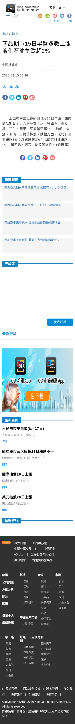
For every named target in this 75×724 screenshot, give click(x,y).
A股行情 (28, 623)
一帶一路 (8, 637)
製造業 (45, 591)
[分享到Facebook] (5, 97)
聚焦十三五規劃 (28, 639)
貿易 (26, 597)
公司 (8, 670)
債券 (61, 586)
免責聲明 (34, 694)
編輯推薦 (8, 622)
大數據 (9, 675)
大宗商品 (64, 602)
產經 (40, 575)
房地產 (45, 623)
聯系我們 (52, 688)
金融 (43, 608)
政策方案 (28, 647)
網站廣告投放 (31, 688)
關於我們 (11, 688)
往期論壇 (46, 648)
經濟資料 (28, 602)
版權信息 (52, 694)
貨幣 (61, 591)
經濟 (23, 575)
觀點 (8, 654)
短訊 (43, 659)
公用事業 (46, 618)
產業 (8, 659)
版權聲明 (17, 694)
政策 (5, 575)
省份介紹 (46, 664)
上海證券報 (39, 543)
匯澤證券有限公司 (42, 554)
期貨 (15, 33)
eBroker (19, 554)
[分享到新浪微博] (32, 97)
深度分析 (8, 589)
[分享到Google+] (25, 97)
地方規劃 (28, 662)
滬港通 (62, 608)
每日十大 (8, 615)
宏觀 (26, 581)
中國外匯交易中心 (26, 548)
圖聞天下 (46, 643)
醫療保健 (46, 602)
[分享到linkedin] (18, 97)
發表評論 (60, 322)
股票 (61, 581)
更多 (40, 637)
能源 (43, 581)
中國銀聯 (50, 548)
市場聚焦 (28, 652)
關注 (5, 596)
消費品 (45, 597)
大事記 (9, 664)
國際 (5, 603)
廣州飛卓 (20, 560)
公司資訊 (8, 582)
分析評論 (28, 657)
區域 (26, 586)
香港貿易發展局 (42, 560)
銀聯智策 (46, 654)
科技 (43, 613)
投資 (26, 591)
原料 (43, 586)
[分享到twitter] (12, 97)
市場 (5, 33)
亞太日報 (20, 543)
